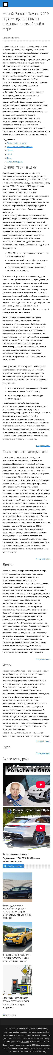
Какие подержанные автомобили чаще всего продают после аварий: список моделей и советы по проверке (17, 911)
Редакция (25, 1042)
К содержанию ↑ (43, 446)
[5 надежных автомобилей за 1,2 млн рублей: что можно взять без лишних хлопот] (18, 937)
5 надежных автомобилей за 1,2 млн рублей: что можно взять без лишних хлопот (17, 957)
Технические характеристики (19, 147)
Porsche (15, 38)
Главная (6, 38)
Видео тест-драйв (15, 162)
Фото (9, 158)
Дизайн (10, 150)
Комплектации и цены (16, 143)
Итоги (9, 154)
